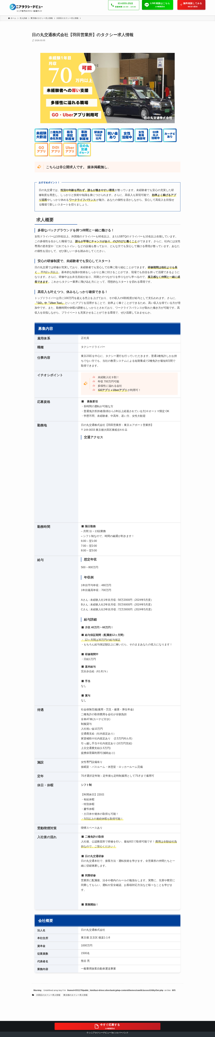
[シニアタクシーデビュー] (26, 8)
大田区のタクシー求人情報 (48, 995)
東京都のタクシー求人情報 (75, 995)
